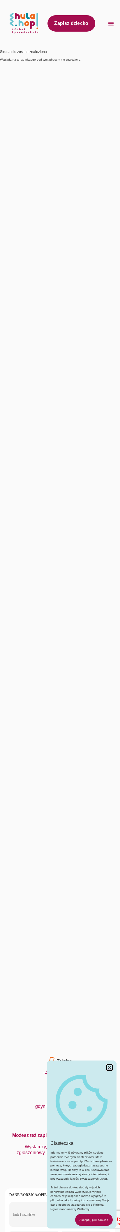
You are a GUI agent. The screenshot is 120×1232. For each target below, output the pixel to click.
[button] (111, 23)
